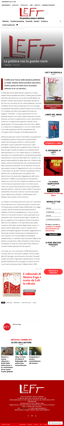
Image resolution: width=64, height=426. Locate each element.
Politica (15, 57)
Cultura (44, 21)
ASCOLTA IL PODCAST (53, 272)
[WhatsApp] (24, 72)
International (8, 25)
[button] (60, 21)
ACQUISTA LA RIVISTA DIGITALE (53, 107)
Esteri (36, 21)
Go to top (39, 268)
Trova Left (24, 5)
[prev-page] (2, 375)
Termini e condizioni (32, 411)
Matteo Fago (8, 65)
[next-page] (5, 375)
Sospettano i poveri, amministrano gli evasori (35, 360)
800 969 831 (24, 408)
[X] (18, 72)
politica (34, 302)
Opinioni (10, 57)
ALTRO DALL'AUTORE (21, 342)
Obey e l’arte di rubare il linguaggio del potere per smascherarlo (21, 361)
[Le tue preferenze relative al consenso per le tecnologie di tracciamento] (55, 423)
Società (29, 21)
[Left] (32, 13)
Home (2, 28)
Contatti (37, 5)
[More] (29, 72)
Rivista (5, 21)
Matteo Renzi (17, 302)
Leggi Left (15, 5)
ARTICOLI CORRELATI (21, 340)
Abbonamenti (6, 5)
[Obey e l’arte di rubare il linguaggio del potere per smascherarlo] (21, 351)
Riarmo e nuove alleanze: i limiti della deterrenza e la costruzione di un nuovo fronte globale (7, 364)
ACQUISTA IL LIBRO (53, 143)
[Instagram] (32, 415)
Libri (31, 5)
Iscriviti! (53, 234)
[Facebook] (13, 72)
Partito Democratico (26, 302)
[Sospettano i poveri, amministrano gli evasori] (35, 351)
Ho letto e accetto (53, 227)
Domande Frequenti (48, 5)
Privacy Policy (31, 413)
